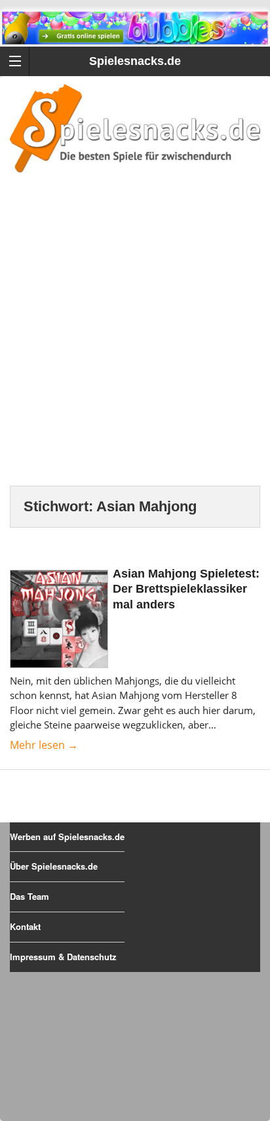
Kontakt (25, 926)
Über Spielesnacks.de (54, 866)
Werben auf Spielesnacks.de (67, 836)
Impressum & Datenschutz (63, 956)
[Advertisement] (135, 345)
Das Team (29, 896)
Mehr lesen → (44, 745)
